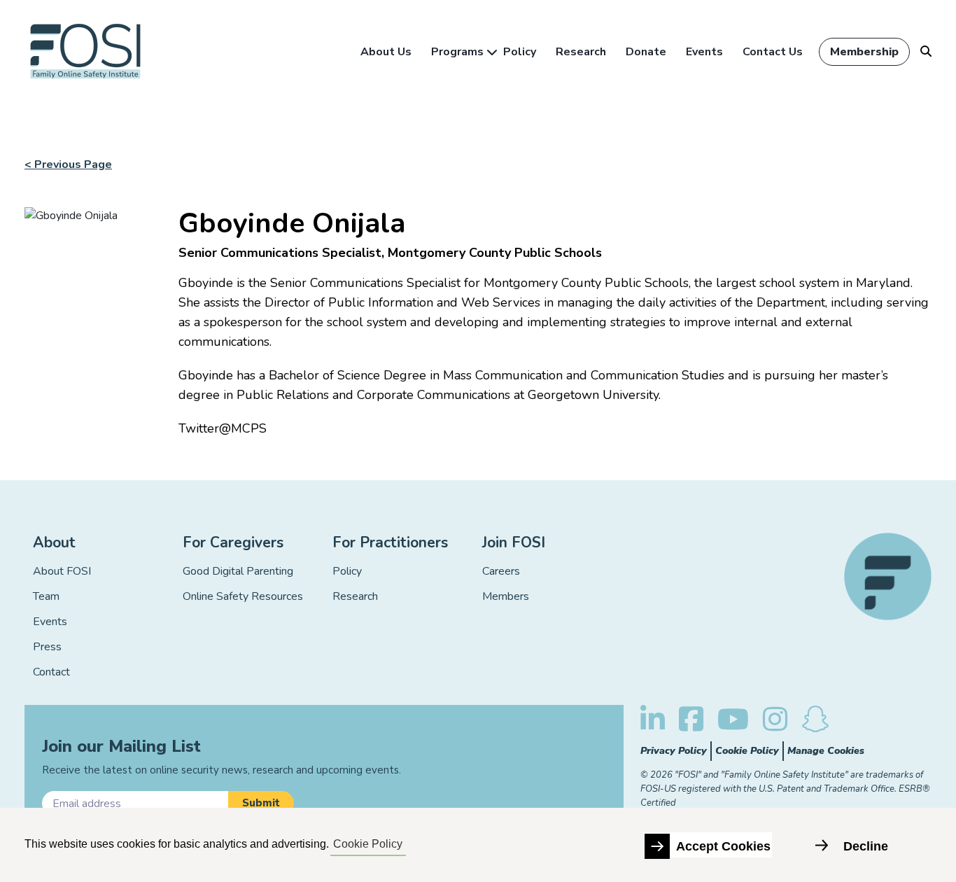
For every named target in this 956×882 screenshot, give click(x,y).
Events (704, 51)
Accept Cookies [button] (723, 846)
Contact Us (773, 51)
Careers (501, 571)
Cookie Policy (747, 750)
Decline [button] (865, 846)
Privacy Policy (673, 750)
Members (505, 596)
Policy (519, 51)
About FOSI (62, 571)
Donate (646, 51)
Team (46, 596)
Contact (51, 672)
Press (47, 646)
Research (581, 51)
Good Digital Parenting (238, 571)
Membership (864, 51)
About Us (386, 51)
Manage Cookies (825, 750)
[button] (261, 803)
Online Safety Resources (243, 596)
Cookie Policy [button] (367, 844)
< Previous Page (68, 164)
